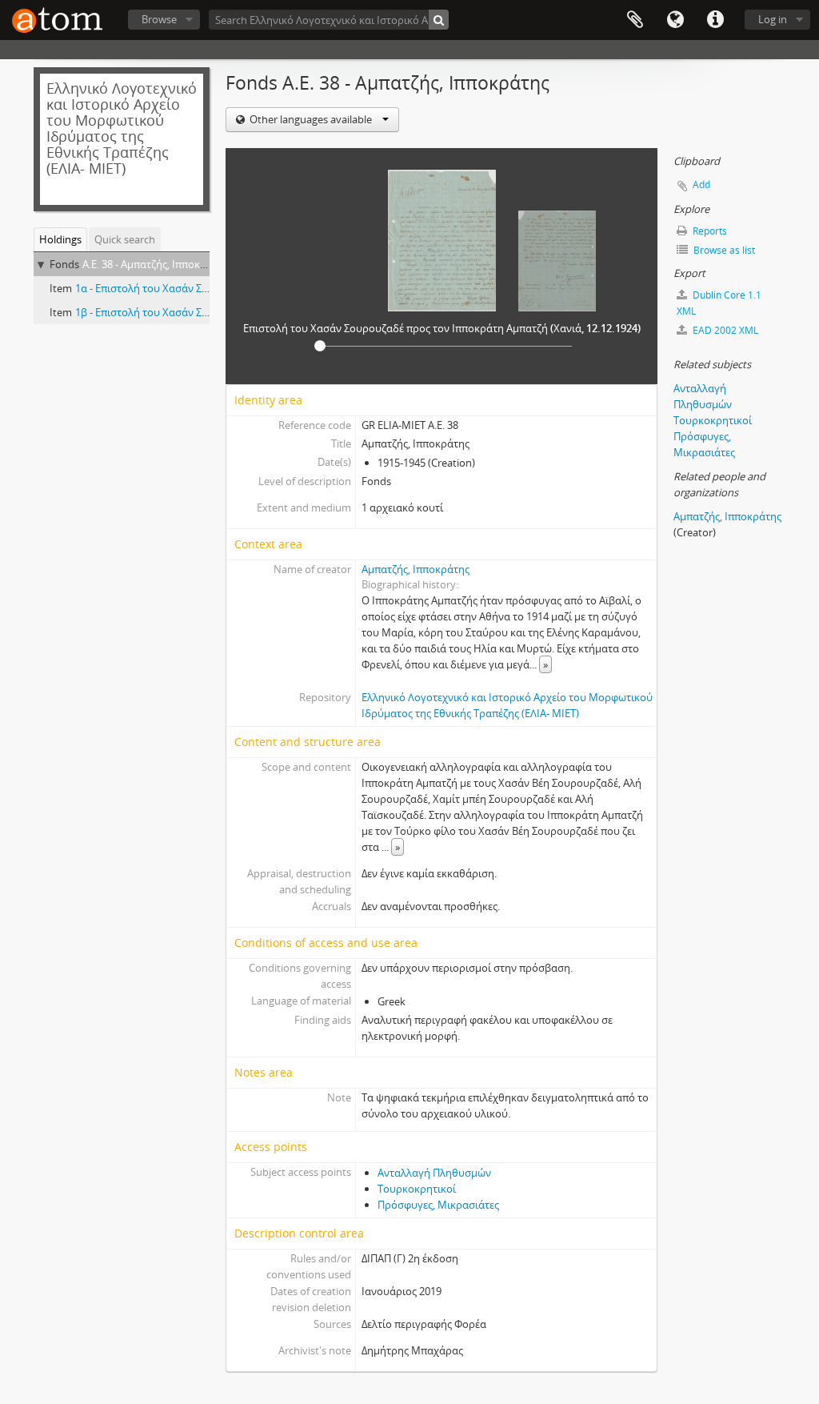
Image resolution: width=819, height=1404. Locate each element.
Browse (159, 19)
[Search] (439, 20)
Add (701, 184)
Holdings (60, 239)
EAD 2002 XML (724, 330)
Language (675, 20)
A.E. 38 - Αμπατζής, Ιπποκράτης (155, 264)
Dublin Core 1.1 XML (719, 303)
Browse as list (723, 250)
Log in (772, 19)
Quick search (124, 239)
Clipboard (635, 20)
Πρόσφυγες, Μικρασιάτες (438, 1204)
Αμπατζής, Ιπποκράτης (415, 569)
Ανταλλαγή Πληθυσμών (434, 1172)
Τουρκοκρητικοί (417, 1188)
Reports (708, 231)
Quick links (715, 20)
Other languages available (310, 119)
